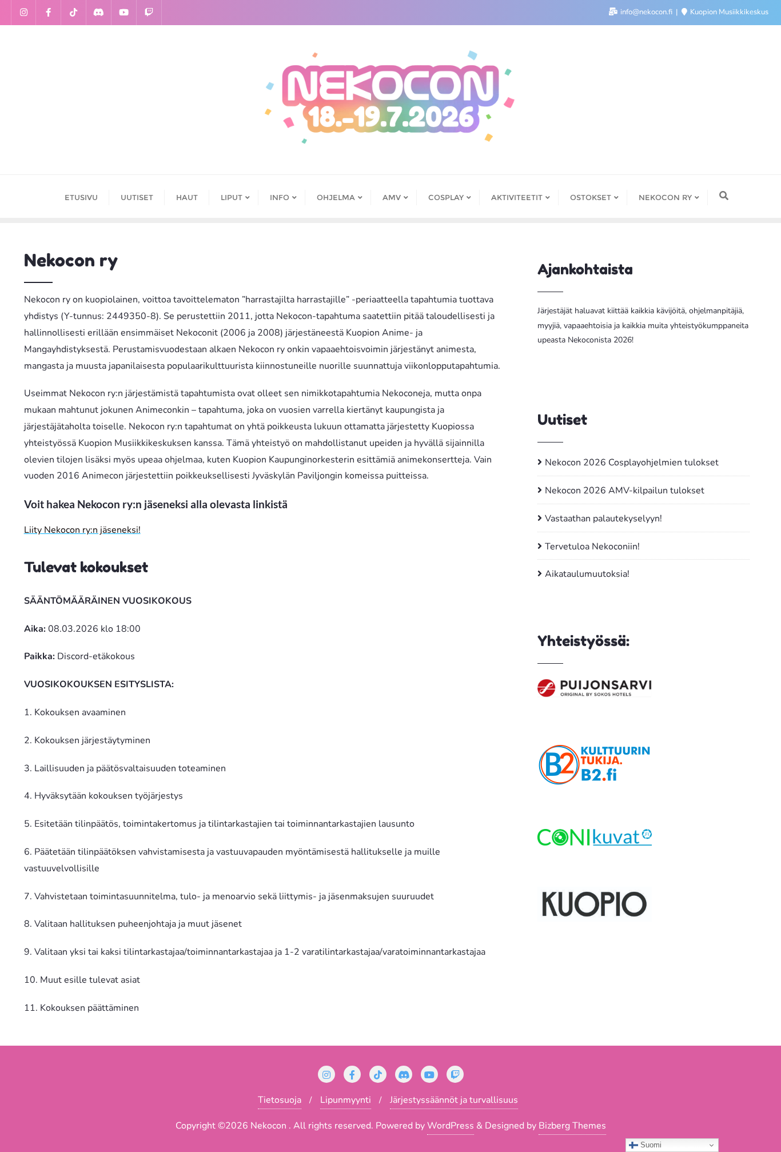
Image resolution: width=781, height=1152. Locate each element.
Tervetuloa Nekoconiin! (592, 546)
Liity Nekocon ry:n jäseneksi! (82, 530)
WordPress (450, 1125)
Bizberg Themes (572, 1125)
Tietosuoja (279, 1100)
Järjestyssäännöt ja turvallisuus (454, 1100)
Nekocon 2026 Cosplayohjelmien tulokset (632, 462)
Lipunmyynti (345, 1100)
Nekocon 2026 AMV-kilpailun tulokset (624, 490)
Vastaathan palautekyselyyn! (603, 518)
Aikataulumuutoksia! (587, 574)
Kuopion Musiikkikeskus (728, 12)
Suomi (650, 1145)
